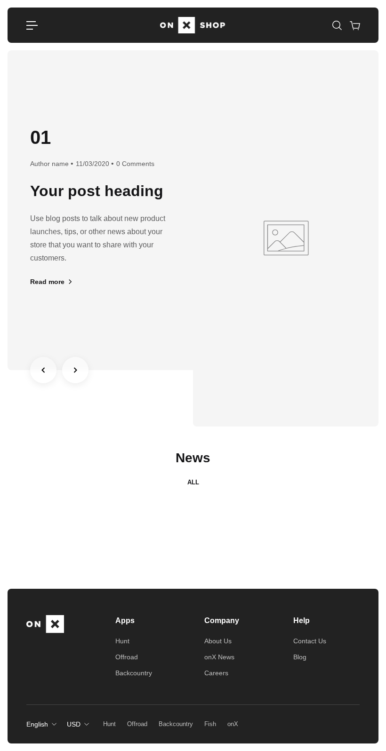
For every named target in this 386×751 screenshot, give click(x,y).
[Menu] (32, 25)
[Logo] (193, 25)
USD (73, 724)
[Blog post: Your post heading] (285, 238)
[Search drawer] (337, 25)
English (37, 724)
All (193, 482)
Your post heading (96, 190)
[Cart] (354, 25)
